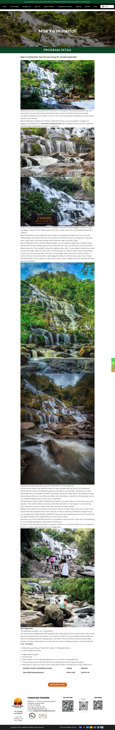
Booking (78, 6)
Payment (87, 6)
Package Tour (26, 6)
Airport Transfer (49, 6)
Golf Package (14, 6)
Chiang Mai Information (65, 6)
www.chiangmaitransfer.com (37, 709)
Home (4, 6)
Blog (95, 6)
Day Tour (37, 6)
